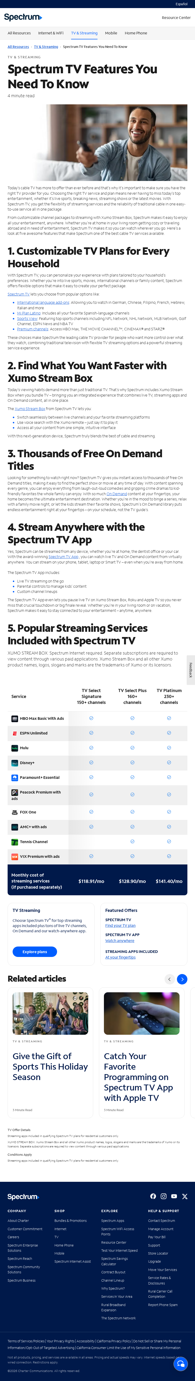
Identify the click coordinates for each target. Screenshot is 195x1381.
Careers (13, 1237)
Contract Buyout (113, 1272)
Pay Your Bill (157, 1237)
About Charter (18, 1220)
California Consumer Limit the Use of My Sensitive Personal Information (128, 1347)
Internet (60, 1229)
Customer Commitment (25, 1229)
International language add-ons (43, 302)
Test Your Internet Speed (119, 1250)
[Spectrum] (23, 17)
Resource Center (113, 1242)
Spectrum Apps (112, 1220)
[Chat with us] (181, 1364)
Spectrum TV (19, 293)
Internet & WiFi (50, 32)
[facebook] (153, 1196)
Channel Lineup (112, 1280)
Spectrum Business (21, 1280)
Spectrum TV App (63, 556)
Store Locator (158, 1253)
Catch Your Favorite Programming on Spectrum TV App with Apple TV (138, 1076)
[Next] (182, 979)
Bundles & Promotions (70, 1220)
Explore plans (35, 951)
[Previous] (170, 979)
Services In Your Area (116, 1296)
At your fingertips (120, 957)
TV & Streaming (84, 32)
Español (181, 4)
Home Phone (136, 32)
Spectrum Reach (20, 1258)
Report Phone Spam (163, 1304)
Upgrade (154, 1261)
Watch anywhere (119, 940)
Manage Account (160, 1229)
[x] (184, 1196)
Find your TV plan (120, 925)
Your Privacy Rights (60, 1341)
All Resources (19, 32)
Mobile (111, 32)
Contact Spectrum (161, 1220)
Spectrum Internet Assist (72, 1261)
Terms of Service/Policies (26, 1341)
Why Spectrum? (113, 1288)
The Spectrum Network (118, 1318)
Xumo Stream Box (30, 408)
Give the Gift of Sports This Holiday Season (50, 1066)
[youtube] (174, 1196)
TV (56, 1237)
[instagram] (163, 1196)
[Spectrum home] (23, 1197)
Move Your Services (162, 1269)
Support (154, 1245)
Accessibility (86, 1341)
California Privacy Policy (114, 1341)
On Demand (117, 493)
